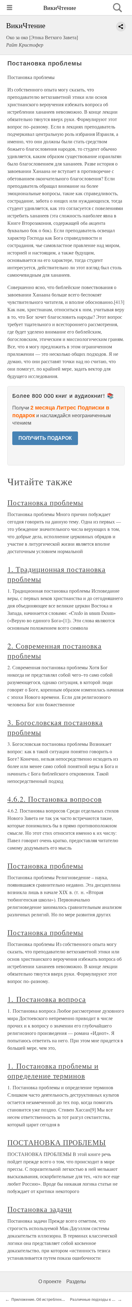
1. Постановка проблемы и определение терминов (53, 1071)
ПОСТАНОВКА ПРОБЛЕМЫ (56, 1142)
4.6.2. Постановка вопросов (54, 799)
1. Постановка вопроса (46, 999)
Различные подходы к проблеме (100, 1299)
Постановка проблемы (45, 502)
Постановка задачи (39, 1209)
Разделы (76, 1281)
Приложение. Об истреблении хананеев (47, 1299)
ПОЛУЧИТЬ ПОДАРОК (45, 438)
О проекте (49, 1281)
